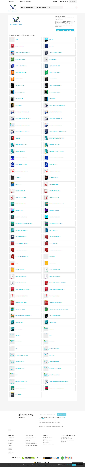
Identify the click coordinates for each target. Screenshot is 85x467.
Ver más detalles (68, 464)
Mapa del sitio (11, 440)
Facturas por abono (47, 440)
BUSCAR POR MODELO (27, 7)
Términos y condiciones (31, 437)
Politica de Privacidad (30, 442)
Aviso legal (28, 440)
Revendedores (29, 438)
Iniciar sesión (11, 442)
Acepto (74, 464)
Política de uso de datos (25, 1)
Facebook (9, 430)
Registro (10, 443)
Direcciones (46, 442)
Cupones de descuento (48, 444)
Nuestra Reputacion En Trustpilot (11, 452)
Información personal (47, 437)
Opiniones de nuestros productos (11, 448)
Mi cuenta (10, 445)
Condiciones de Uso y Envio (31, 445)
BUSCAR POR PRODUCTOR (43, 7)
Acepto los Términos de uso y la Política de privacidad (52, 418)
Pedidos (45, 439)
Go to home (60, 30)
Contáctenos (11, 1)
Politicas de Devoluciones (31, 443)
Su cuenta (46, 435)
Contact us (70, 30)
